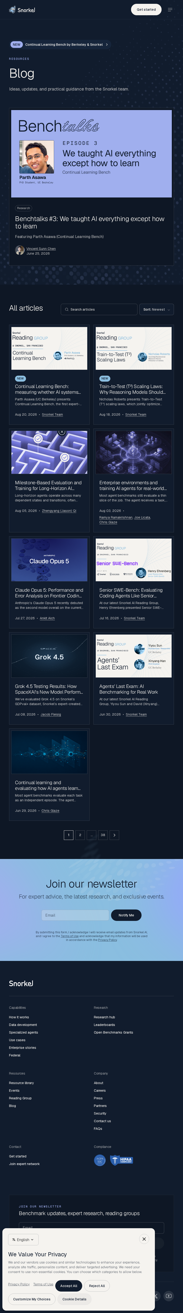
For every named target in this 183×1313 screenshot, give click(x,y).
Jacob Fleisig (51, 714)
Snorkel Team (52, 414)
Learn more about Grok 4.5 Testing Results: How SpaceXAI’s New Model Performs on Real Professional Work (49, 678)
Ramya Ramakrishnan (115, 517)
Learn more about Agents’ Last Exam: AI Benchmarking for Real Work (134, 678)
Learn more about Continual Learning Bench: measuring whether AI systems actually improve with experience (49, 374)
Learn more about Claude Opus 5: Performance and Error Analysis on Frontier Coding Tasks (49, 582)
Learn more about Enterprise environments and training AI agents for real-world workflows (134, 480)
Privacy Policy (107, 940)
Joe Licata (142, 517)
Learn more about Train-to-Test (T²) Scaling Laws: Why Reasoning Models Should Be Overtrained (134, 374)
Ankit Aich (47, 618)
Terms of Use (70, 936)
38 (103, 835)
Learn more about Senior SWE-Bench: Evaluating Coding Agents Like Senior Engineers (134, 582)
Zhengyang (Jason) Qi (59, 511)
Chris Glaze (108, 522)
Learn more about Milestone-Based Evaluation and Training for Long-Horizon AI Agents (49, 480)
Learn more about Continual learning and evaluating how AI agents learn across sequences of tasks (49, 775)
